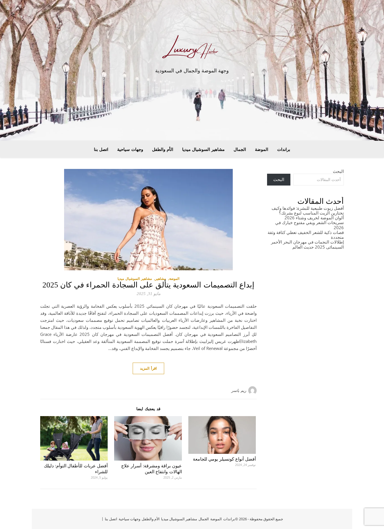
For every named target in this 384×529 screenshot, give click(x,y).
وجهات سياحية (130, 149)
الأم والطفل (162, 149)
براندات (283, 149)
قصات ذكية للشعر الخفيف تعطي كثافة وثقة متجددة (306, 234)
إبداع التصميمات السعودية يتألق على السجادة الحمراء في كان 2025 (148, 285)
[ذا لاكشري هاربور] (192, 49)
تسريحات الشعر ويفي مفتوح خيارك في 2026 (309, 225)
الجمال (240, 149)
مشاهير (160, 278)
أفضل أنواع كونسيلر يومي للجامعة (224, 459)
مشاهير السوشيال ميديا (203, 149)
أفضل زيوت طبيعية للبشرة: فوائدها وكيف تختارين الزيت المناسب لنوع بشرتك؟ (308, 210)
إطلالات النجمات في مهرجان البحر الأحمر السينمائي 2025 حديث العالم (307, 244)
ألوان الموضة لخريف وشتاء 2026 (314, 217)
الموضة (261, 149)
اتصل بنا (101, 149)
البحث (338, 171)
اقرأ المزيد (148, 368)
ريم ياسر (238, 390)
